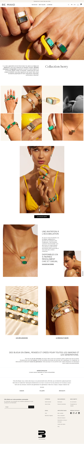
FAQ (58, 426)
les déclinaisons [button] (22, 338)
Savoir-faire (47, 404)
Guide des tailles (61, 424)
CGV (46, 413)
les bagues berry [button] (42, 216)
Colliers (42, 391)
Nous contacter (61, 415)
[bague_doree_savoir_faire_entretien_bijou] (73, 99)
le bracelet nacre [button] (62, 338)
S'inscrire (31, 407)
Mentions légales (49, 415)
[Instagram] (73, 413)
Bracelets (62, 391)
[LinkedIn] (79, 413)
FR (71, 4)
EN (74, 4)
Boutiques (60, 401)
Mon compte (60, 413)
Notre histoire (48, 401)
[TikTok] (76, 413)
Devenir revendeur (62, 404)
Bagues (22, 391)
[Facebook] (71, 413)
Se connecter (73, 401)
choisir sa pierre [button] (48, 264)
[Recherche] (68, 4)
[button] (80, 4)
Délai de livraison (61, 417)
